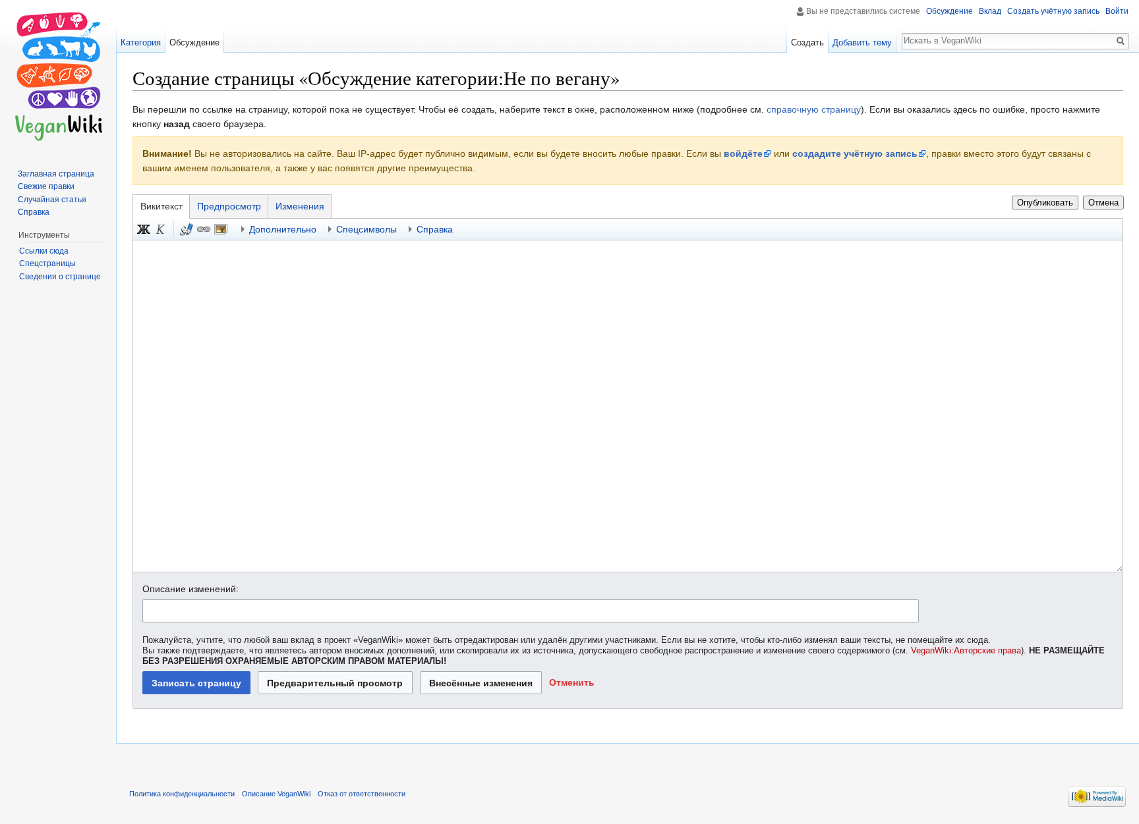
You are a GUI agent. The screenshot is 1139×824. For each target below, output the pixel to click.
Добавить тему (862, 42)
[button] (571, 683)
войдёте (743, 153)
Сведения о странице (60, 276)
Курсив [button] (160, 229)
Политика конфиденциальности (182, 794)
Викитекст (161, 206)
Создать (807, 42)
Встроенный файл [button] (220, 229)
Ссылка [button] (203, 229)
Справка (33, 212)
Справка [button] (435, 229)
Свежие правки (46, 186)
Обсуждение (949, 11)
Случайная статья (52, 199)
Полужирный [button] (143, 229)
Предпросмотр (229, 206)
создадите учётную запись (855, 153)
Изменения (300, 206)
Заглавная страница (56, 174)
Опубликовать (1045, 202)
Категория (141, 42)
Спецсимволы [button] (366, 229)
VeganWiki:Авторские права (966, 650)
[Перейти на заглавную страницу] (58, 75)
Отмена (1103, 202)
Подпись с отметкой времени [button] (186, 229)
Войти (1116, 11)
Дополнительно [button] (282, 229)
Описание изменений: (190, 589)
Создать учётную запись (1053, 11)
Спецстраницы (47, 263)
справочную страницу (814, 109)
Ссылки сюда (44, 251)
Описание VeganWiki (276, 794)
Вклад (990, 11)
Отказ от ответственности (361, 794)
